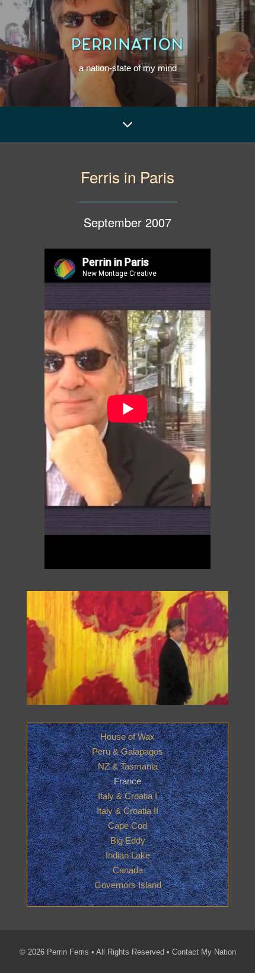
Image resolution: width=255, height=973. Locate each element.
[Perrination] (127, 44)
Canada (128, 870)
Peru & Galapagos (127, 751)
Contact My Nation (204, 951)
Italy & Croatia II (127, 811)
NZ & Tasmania (128, 766)
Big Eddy (127, 840)
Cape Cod (127, 826)
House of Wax (127, 737)
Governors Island (127, 885)
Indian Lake (128, 855)
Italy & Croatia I (127, 796)
